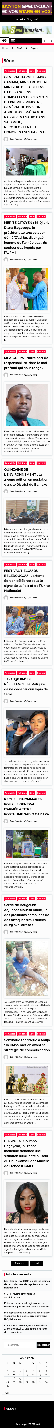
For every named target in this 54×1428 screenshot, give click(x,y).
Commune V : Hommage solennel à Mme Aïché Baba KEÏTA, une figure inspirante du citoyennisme (25, 1328)
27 (27, 1382)
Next (36, 1263)
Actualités (10, 71)
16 (46, 1374)
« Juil (6, 1392)
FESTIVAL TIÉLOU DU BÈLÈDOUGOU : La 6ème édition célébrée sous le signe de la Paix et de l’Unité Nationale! (27, 581)
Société (41, 71)
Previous (19, 1263)
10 (8, 1374)
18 (14, 1378)
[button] (45, 40)
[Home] (4, 40)
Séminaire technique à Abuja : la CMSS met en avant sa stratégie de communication (27, 1045)
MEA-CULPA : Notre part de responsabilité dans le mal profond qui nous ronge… (26, 363)
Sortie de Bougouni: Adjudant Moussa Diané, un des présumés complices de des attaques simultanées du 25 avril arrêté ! (26, 915)
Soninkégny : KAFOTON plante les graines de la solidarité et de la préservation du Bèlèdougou (27, 1284)
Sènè (31, 71)
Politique (22, 71)
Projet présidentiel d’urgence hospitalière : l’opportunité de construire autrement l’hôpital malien (27, 1316)
